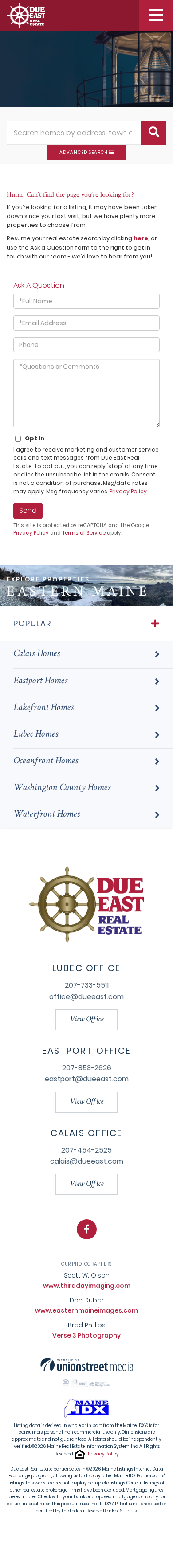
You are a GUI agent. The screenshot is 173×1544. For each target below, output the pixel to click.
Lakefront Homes (43, 708)
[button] (153, 133)
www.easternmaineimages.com (86, 1310)
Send (28, 510)
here (141, 238)
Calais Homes (36, 654)
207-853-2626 (86, 1068)
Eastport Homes (40, 681)
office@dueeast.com (86, 997)
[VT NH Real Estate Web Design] (86, 1364)
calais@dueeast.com (86, 1161)
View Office (86, 1020)
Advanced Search (83, 152)
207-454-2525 (86, 1150)
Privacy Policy (128, 491)
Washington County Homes (61, 788)
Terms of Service (84, 532)
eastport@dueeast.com (87, 1079)
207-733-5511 (87, 985)
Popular (32, 623)
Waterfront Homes (46, 815)
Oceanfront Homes (45, 761)
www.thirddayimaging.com (86, 1285)
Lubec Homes (35, 735)
